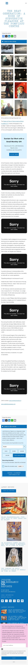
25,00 (6, 451)
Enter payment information (14, 473)
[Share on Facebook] (3, 36)
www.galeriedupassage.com (8, 404)
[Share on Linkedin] (9, 36)
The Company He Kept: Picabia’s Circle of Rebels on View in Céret (13, 570)
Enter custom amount (19, 455)
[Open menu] (26, 3)
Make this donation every (11, 466)
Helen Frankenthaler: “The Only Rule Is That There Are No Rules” (13, 519)
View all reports (8, 490)
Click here (14, 154)
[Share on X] (6, 36)
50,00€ (14, 451)
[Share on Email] (15, 36)
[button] (2, 649)
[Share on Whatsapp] (12, 36)
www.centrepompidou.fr (15, 400)
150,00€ (7, 455)
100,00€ (22, 451)
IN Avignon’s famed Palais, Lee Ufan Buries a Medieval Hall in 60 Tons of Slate (13, 544)
